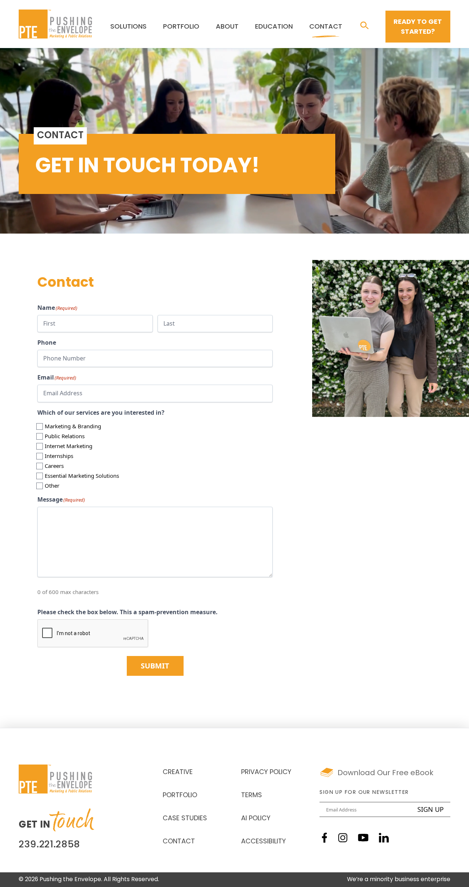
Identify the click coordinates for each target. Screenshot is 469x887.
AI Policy (255, 818)
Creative (178, 772)
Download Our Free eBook (385, 773)
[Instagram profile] (343, 838)
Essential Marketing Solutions (82, 475)
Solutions (128, 27)
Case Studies (185, 818)
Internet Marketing (68, 446)
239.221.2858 (49, 845)
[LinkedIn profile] (384, 838)
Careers (54, 465)
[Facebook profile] (324, 838)
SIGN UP (430, 809)
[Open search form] (364, 26)
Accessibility (263, 842)
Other (52, 485)
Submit (155, 666)
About (227, 27)
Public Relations (65, 436)
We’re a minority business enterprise (398, 880)
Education (274, 27)
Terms (251, 795)
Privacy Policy (266, 772)
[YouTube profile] (363, 837)
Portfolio (181, 27)
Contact (325, 27)
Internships (59, 455)
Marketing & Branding (73, 426)
